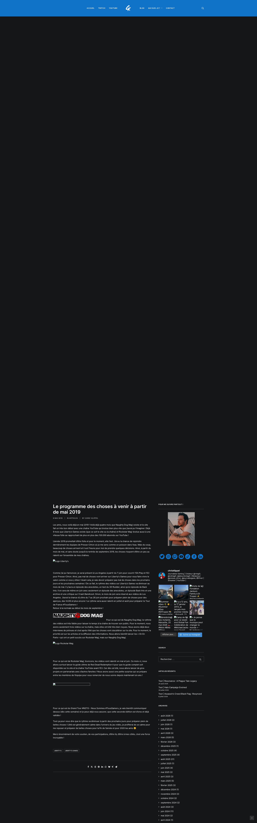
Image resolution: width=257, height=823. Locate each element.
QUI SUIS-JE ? (154, 8)
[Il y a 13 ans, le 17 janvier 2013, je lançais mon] (181, 607)
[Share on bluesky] (109, 766)
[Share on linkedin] (102, 766)
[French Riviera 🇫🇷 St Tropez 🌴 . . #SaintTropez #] (165, 592)
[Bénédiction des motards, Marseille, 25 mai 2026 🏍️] (165, 623)
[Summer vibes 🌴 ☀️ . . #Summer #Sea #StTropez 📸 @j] (165, 607)
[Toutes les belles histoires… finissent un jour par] (197, 607)
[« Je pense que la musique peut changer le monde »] (197, 623)
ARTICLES (73, 518)
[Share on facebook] (88, 766)
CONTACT (170, 8)
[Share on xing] (112, 766)
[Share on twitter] (91, 766)
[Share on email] (116, 766)
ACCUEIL (90, 8)
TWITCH (101, 8)
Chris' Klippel (91, 518)
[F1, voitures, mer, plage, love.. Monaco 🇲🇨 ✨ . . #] (181, 592)
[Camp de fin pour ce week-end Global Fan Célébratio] (181, 623)
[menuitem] (90, 8)
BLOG (142, 8)
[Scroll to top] (252, 817)
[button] (203, 8)
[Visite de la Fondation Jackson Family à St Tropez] (197, 592)
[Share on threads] (95, 766)
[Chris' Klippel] (128, 8)
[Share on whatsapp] (105, 766)
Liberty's (57, 751)
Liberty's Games (71, 751)
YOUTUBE (113, 8)
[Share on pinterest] (98, 766)
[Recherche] (181, 659)
